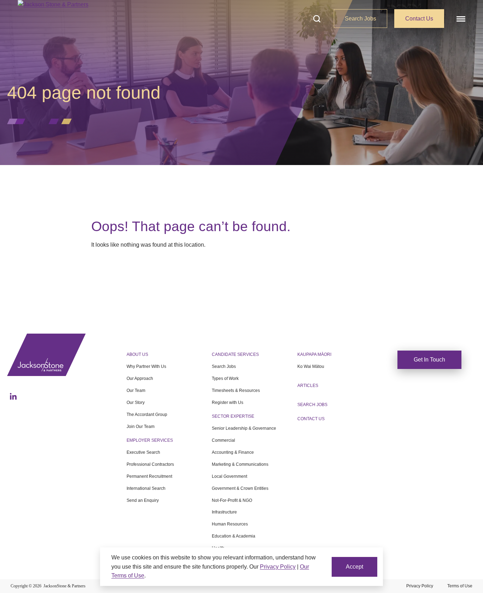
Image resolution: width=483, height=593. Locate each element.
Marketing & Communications (240, 464)
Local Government (229, 476)
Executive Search (143, 452)
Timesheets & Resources (236, 390)
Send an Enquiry (143, 500)
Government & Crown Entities (240, 488)
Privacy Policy (419, 585)
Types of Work (225, 378)
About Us (137, 354)
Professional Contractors (150, 464)
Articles (307, 385)
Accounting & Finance (233, 452)
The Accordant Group (147, 414)
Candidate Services (235, 354)
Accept (354, 567)
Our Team (136, 390)
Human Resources (230, 524)
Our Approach (140, 378)
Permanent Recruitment (149, 476)
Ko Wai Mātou (310, 366)
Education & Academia (233, 536)
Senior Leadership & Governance (244, 428)
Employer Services (150, 440)
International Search (146, 488)
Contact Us (419, 19)
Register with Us (227, 402)
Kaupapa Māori (314, 354)
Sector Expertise (233, 416)
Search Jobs (360, 19)
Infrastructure (224, 512)
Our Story (136, 402)
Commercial (223, 440)
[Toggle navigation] (460, 18)
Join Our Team (141, 426)
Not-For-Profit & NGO (232, 500)
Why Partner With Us (146, 366)
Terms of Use (459, 585)
